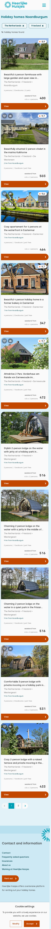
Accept (30, 924)
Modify (16, 924)
